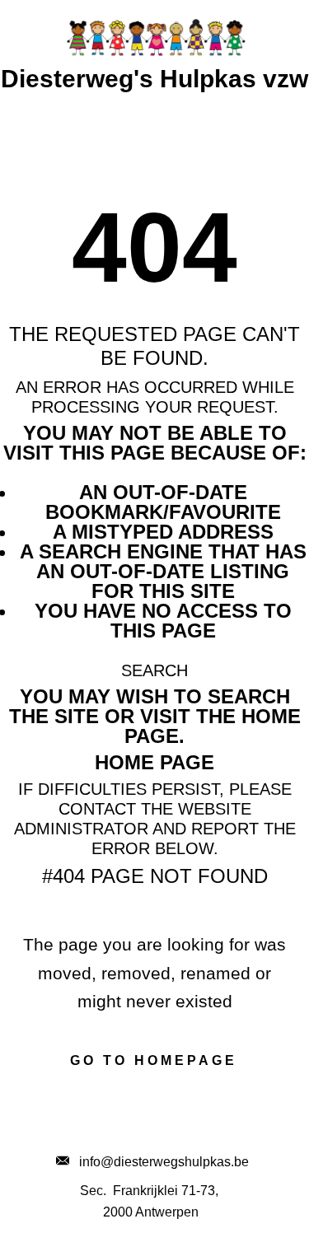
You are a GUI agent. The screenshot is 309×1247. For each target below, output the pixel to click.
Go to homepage (153, 1060)
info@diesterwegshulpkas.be (159, 1162)
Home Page (154, 762)
